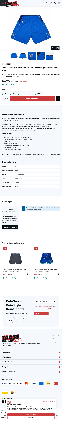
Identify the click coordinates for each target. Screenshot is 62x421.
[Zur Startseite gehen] (12, 4)
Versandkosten (23, 81)
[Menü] (3, 3)
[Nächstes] (57, 48)
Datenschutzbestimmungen (48, 401)
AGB (49, 308)
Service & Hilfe (6, 352)
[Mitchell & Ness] (7, 64)
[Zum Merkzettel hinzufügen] (58, 98)
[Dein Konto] (51, 2)
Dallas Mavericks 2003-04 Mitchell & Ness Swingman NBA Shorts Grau (14, 270)
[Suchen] (47, 2)
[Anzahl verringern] (3, 98)
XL (30, 93)
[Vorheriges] (53, 48)
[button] (10, 401)
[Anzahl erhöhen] (7, 98)
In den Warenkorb (32, 98)
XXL (38, 93)
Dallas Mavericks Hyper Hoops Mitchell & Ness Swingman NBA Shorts (45, 270)
